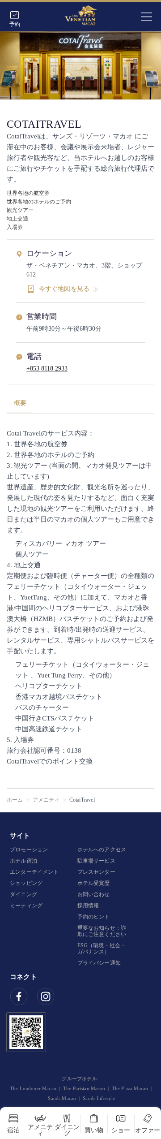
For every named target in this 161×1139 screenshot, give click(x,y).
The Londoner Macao (33, 1088)
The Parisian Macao (84, 1088)
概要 (20, 403)
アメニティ (46, 800)
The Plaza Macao (130, 1088)
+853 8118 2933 (47, 368)
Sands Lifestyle (99, 1098)
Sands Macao (62, 1098)
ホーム (15, 800)
